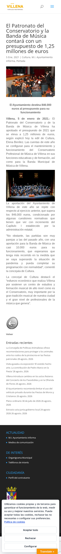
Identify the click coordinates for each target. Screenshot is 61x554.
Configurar (30, 546)
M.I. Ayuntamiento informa (22, 437)
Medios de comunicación (21, 442)
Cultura (26, 57)
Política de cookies (14, 521)
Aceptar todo (30, 530)
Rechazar (30, 538)
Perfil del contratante (19, 477)
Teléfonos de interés (18, 462)
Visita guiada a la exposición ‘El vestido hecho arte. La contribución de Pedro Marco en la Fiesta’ (28, 367)
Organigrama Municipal (20, 457)
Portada (20, 61)
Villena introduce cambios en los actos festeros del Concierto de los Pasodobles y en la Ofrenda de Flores (30, 380)
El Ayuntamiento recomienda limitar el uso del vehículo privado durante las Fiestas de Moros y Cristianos (30, 392)
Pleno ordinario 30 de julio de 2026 (23, 400)
